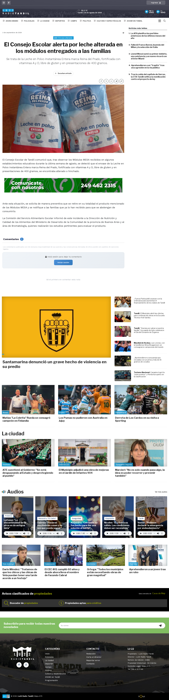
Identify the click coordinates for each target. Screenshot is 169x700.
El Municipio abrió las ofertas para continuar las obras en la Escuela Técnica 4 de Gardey (149, 315)
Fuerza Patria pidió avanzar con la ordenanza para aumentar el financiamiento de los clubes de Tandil (149, 301)
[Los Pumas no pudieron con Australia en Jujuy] (84, 399)
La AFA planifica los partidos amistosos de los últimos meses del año (148, 35)
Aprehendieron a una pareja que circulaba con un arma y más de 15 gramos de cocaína (147, 360)
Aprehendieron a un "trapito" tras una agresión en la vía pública (147, 66)
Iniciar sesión (63, 262)
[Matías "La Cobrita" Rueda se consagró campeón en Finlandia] (28, 399)
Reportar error (93, 660)
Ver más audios (161, 492)
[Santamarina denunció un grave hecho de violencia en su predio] (56, 327)
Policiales (29, 21)
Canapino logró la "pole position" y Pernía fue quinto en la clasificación (149, 374)
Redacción (91, 654)
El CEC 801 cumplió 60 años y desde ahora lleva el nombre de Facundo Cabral (62, 572)
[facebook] (9, 3)
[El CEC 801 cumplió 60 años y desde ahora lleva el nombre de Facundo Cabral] (63, 555)
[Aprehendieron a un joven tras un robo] (148, 555)
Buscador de (24, 603)
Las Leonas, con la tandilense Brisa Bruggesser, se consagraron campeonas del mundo (149, 345)
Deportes (60, 21)
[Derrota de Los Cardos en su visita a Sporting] (140, 399)
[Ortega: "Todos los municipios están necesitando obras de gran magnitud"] (105, 555)
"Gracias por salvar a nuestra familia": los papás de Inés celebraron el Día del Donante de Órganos (149, 330)
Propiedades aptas (83, 603)
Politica (87, 21)
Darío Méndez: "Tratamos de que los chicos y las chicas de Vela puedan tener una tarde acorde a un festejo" (19, 574)
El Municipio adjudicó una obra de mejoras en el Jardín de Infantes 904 (84, 471)
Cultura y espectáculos (109, 21)
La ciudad (44, 21)
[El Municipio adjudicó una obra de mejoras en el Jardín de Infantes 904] (84, 453)
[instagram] (4, 3)
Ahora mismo (12, 21)
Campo (74, 21)
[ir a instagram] (26, 664)
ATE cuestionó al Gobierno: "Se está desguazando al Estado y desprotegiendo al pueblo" (27, 472)
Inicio (47, 654)
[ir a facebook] (19, 664)
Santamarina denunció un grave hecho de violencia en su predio (54, 364)
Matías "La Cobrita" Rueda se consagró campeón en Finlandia (26, 419)
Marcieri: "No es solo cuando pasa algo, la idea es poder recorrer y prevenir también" (140, 472)
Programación (51, 680)
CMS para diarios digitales (155, 696)
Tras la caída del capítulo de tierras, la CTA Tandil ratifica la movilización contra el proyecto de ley (148, 76)
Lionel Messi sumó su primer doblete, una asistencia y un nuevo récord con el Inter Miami (149, 56)
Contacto (90, 664)
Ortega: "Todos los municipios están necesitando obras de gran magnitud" (105, 572)
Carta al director (93, 657)
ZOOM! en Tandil (134, 21)
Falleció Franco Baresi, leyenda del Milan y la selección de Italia (147, 46)
